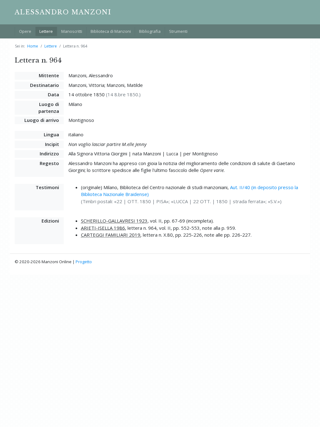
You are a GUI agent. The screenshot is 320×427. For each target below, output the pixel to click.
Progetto (84, 261)
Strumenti (178, 31)
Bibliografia (150, 31)
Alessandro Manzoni (63, 12)
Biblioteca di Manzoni (111, 31)
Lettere (46, 31)
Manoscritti (71, 31)
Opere (25, 31)
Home (32, 46)
